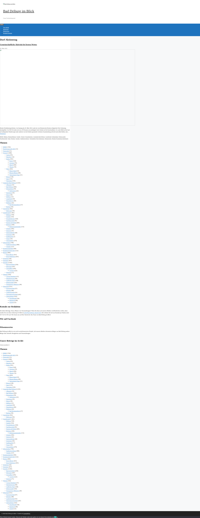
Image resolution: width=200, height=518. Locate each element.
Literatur (11, 163)
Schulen (8, 228)
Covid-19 (12, 270)
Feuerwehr (6, 151)
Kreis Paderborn (10, 256)
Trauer (8, 238)
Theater (11, 167)
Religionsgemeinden (15, 226)
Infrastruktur (55, 137)
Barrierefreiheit (10, 264)
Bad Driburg (9, 187)
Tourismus (9, 181)
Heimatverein (48, 138)
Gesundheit (9, 268)
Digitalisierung (10, 278)
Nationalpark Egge (14, 175)
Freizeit (23, 137)
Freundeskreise (29, 137)
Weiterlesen (3, 133)
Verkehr (8, 246)
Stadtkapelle (9, 236)
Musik (11, 165)
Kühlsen (8, 197)
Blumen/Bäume (12, 137)
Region (5, 252)
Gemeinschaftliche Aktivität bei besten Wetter (18, 45)
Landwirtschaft (10, 292)
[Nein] (57, 517)
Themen (5, 274)
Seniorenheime (10, 232)
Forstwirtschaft (10, 288)
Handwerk (12, 300)
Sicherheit (9, 234)
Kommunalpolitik (8, 248)
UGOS (11, 302)
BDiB (1, 137)
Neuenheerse (9, 201)
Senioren (8, 230)
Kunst (11, 161)
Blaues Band (12, 171)
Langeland (9, 199)
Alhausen (8, 185)
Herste (8, 195)
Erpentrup (9, 193)
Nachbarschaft (3, 138)
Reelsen (13, 138)
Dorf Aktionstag (40, 138)
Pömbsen (8, 203)
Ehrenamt (9, 266)
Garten (8, 155)
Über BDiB (6, 27)
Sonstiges (5, 260)
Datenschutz (6, 31)
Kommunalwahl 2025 (9, 250)
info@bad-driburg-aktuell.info (32, 312)
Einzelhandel (13, 298)
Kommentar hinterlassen (62, 138)
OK (55, 517)
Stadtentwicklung (24, 138)
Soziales (18, 138)
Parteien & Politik (11, 223)
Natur (9, 138)
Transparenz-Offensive (12, 284)
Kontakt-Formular (7, 33)
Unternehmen (10, 296)
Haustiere (9, 157)
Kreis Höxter (9, 254)
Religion (8, 224)
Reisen (8, 177)
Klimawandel (62, 137)
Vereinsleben (33, 138)
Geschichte (6, 209)
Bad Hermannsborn (14, 205)
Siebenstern (12, 191)
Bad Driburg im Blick (18, 11)
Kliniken (8, 290)
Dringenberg (9, 189)
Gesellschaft (48, 137)
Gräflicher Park (10, 280)
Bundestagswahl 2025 (9, 149)
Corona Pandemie (11, 276)
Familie (18, 137)
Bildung (6, 137)
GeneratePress (26, 513)
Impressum (6, 29)
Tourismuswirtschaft (12, 294)
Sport (7, 179)
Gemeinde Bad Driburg (39, 137)
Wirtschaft (6, 286)
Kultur (8, 159)
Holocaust (9, 211)
